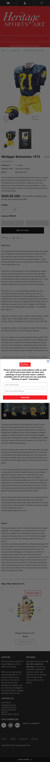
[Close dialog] (48, 361)
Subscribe (25, 397)
